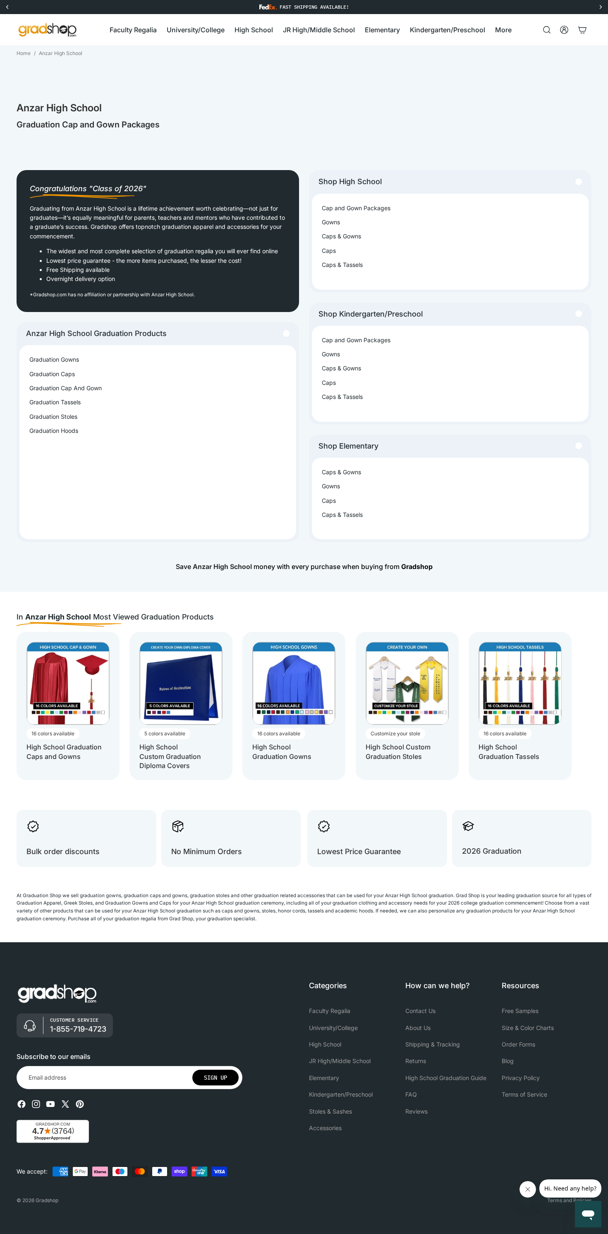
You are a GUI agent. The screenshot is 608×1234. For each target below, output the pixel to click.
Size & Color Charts (528, 1027)
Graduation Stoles (53, 416)
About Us (418, 1027)
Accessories (325, 1127)
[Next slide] (584, 706)
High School (325, 1044)
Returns (415, 1061)
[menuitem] (503, 30)
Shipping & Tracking (432, 1044)
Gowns (331, 222)
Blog (508, 1061)
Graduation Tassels (55, 402)
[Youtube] (50, 1104)
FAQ (411, 1094)
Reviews (416, 1111)
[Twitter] (65, 1104)
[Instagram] (36, 1104)
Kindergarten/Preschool (341, 1094)
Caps (329, 250)
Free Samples (520, 1010)
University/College (333, 1027)
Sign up (215, 1077)
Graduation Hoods (53, 430)
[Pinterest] (80, 1104)
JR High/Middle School (340, 1061)
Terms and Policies (569, 1200)
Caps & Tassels (342, 264)
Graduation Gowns (54, 359)
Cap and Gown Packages (356, 207)
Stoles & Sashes (330, 1111)
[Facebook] (21, 1104)
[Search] (547, 30)
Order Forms (518, 1044)
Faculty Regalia (329, 1010)
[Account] (564, 30)
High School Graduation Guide (445, 1077)
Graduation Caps (52, 373)
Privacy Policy (521, 1077)
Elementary (324, 1077)
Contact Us (420, 1010)
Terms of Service (524, 1094)
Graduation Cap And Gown (65, 387)
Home (24, 53)
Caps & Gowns (341, 236)
